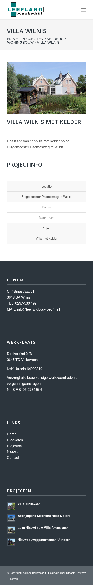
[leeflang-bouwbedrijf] (38, 9)
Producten (15, 439)
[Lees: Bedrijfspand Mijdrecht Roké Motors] (11, 518)
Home (11, 433)
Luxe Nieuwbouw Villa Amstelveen (43, 528)
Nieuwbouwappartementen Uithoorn (44, 539)
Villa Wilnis (26, 31)
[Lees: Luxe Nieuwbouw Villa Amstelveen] (11, 530)
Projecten (14, 445)
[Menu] (83, 9)
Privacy (81, 572)
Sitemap (13, 578)
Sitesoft (70, 572)
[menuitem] (83, 9)
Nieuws (13, 451)
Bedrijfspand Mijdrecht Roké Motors (44, 516)
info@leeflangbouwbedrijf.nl (38, 308)
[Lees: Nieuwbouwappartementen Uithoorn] (11, 542)
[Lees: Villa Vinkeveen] (11, 506)
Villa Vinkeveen (29, 504)
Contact (13, 457)
